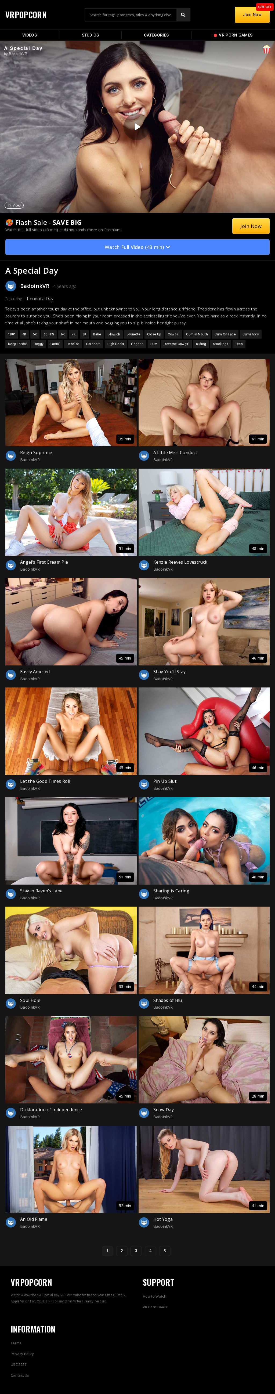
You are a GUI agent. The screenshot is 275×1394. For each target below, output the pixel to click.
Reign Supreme (36, 452)
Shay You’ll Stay (169, 672)
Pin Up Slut (165, 781)
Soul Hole (30, 1000)
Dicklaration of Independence (51, 1110)
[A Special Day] (137, 126)
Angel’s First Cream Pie (44, 562)
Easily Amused (35, 672)
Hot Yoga (163, 1219)
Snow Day (163, 1110)
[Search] (183, 15)
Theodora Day (39, 299)
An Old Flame (33, 1219)
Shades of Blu (167, 1000)
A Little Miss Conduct (175, 452)
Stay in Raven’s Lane (41, 891)
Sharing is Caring (171, 891)
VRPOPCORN (26, 15)
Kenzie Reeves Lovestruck (180, 562)
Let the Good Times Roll (45, 781)
